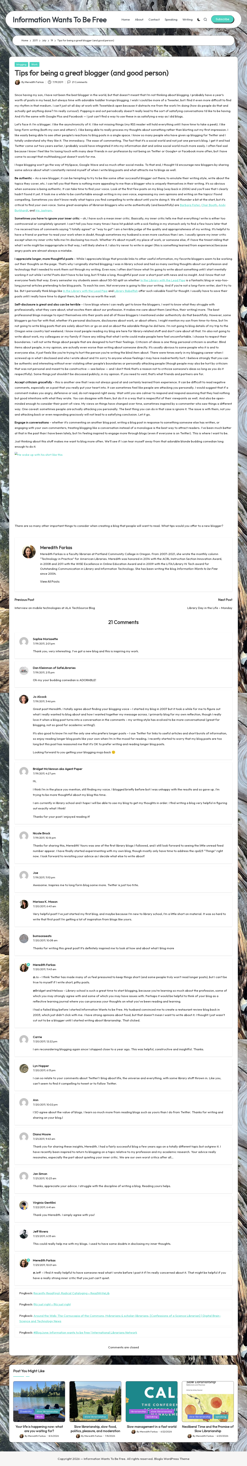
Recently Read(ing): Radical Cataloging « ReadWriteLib (71, 1293)
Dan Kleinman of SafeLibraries (54, 668)
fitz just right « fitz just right (52, 1304)
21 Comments (79, 82)
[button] (222, 19)
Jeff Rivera (40, 1231)
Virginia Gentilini (44, 1202)
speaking (151, 1416)
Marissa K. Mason (45, 901)
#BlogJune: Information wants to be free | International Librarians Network (85, 1332)
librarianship (138, 1411)
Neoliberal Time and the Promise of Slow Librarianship (208, 1429)
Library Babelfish (126, 291)
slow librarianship (47, 1411)
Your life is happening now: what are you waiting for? (39, 1429)
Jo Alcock (39, 696)
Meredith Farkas (56, 547)
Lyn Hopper (41, 1066)
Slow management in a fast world (151, 1427)
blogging (21, 64)
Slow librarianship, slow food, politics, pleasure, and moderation (95, 1429)
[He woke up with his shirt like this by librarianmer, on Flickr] (60, 517)
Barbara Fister (190, 205)
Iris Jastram (43, 210)
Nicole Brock (41, 833)
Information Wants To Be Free (60, 19)
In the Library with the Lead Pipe (162, 280)
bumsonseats (42, 936)
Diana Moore (42, 1134)
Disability (26, 1411)
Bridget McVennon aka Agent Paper (57, 769)
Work (34, 64)
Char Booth (209, 205)
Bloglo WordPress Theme (171, 1459)
